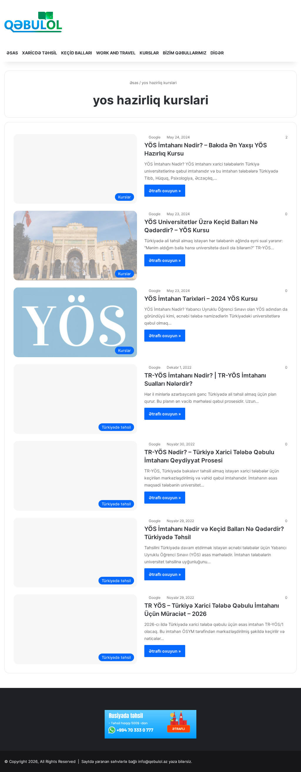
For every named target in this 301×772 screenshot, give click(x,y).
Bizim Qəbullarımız (184, 52)
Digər (217, 52)
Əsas (12, 52)
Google (154, 137)
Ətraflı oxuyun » (165, 190)
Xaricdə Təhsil (39, 52)
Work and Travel (116, 52)
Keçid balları (76, 52)
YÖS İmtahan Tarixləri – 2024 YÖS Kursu (200, 298)
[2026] (33, 22)
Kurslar (149, 52)
